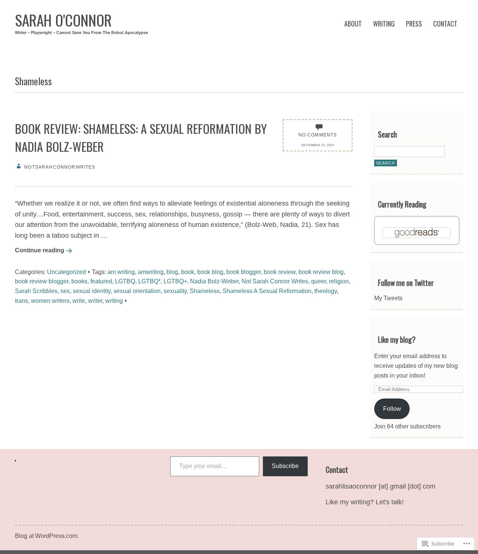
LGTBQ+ (175, 281)
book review (279, 271)
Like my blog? (397, 339)
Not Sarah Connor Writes (275, 281)
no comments (317, 134)
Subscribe (285, 466)
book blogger (243, 271)
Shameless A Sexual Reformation (267, 290)
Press (414, 23)
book (187, 271)
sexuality (175, 290)
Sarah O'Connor (63, 20)
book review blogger (41, 281)
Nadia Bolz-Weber (214, 281)
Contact (445, 23)
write (78, 300)
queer (318, 281)
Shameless (205, 290)
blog (172, 271)
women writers (50, 300)
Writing (384, 23)
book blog (210, 271)
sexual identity (92, 290)
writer (95, 300)
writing (114, 300)
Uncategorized (66, 271)
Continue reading (39, 250)
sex (65, 290)
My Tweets (388, 298)
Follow (392, 408)
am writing (121, 271)
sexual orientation (137, 290)
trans (21, 300)
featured (101, 281)
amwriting (151, 271)
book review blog (321, 271)
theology (325, 290)
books (79, 281)
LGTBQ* (149, 281)
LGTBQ (125, 281)
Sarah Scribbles (36, 290)
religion (339, 281)
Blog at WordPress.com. (47, 535)
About (353, 23)
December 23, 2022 (317, 145)
